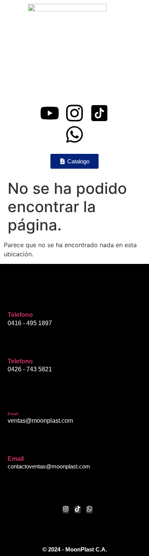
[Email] (13, 400)
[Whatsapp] (74, 134)
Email (13, 414)
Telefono (20, 315)
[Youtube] (49, 113)
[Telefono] (13, 300)
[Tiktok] (77, 509)
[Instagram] (74, 113)
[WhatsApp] (89, 509)
